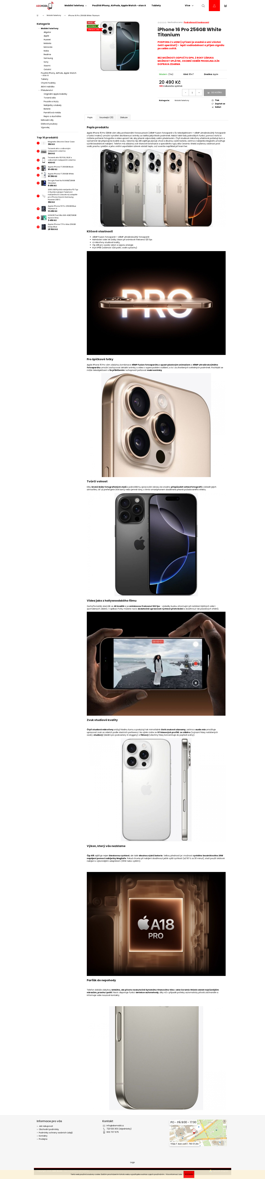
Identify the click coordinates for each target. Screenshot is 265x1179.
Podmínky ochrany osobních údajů (56, 1132)
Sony (46, 62)
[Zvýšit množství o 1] (199, 92)
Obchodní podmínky (49, 1129)
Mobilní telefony (49, 28)
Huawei (47, 39)
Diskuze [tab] (124, 117)
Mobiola (47, 43)
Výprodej (45, 127)
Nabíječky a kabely (52, 105)
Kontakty (43, 1135)
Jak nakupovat (46, 1126)
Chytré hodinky (48, 82)
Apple (46, 35)
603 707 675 (113, 1132)
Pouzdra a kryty (51, 101)
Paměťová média (52, 112)
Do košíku (216, 92)
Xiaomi (47, 65)
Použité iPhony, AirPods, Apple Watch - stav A (58, 74)
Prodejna (43, 1139)
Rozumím (189, 1174)
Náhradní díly (47, 120)
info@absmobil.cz (115, 1125)
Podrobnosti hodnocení (196, 22)
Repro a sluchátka (52, 116)
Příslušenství (47, 90)
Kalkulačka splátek (172, 86)
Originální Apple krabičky (55, 94)
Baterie (47, 108)
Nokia (46, 50)
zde (180, 1174)
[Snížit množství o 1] (185, 92)
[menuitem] (75, 5)
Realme (47, 54)
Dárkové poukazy (49, 123)
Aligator (47, 32)
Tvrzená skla (50, 97)
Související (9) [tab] (106, 117)
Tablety (44, 79)
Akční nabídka (47, 86)
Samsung (48, 58)
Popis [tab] (90, 117)
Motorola (48, 47)
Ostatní (47, 69)
